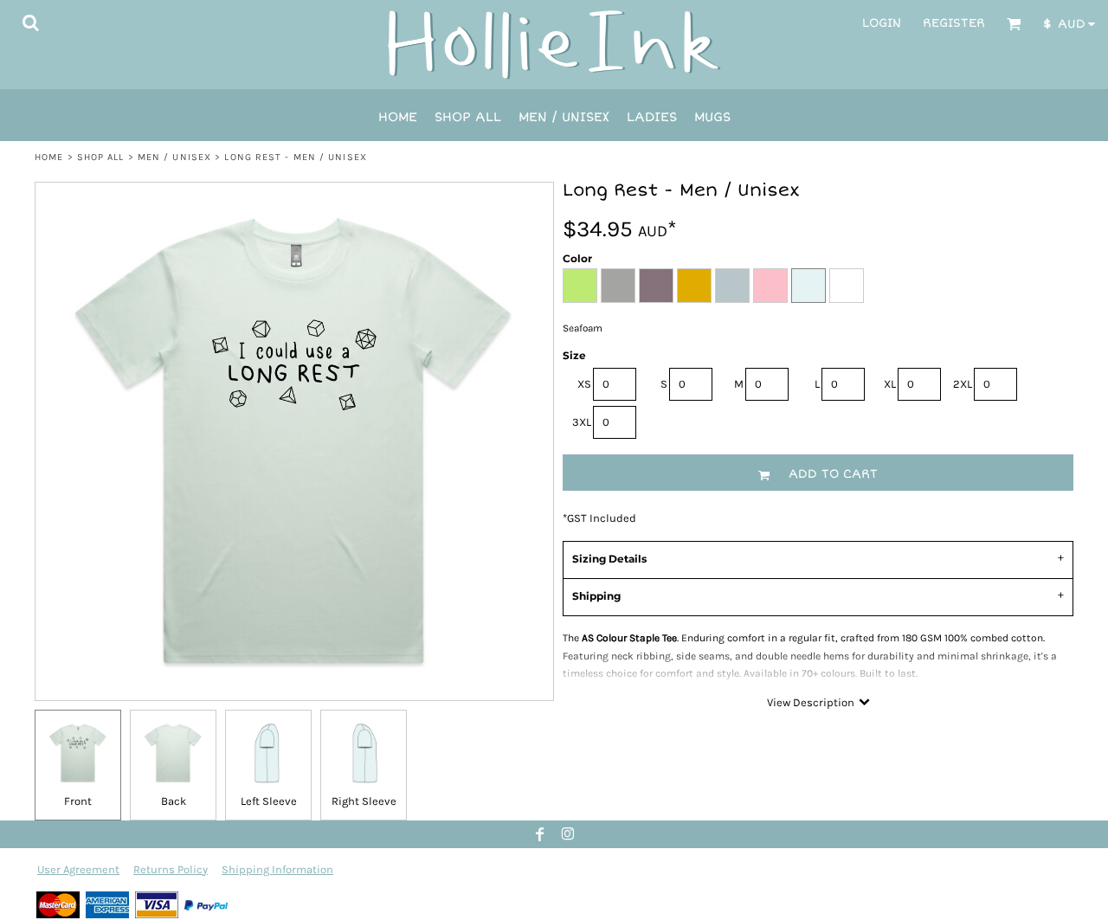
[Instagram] (568, 834)
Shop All (101, 157)
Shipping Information (277, 869)
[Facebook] (540, 834)
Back (173, 801)
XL (890, 383)
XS (584, 383)
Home (49, 157)
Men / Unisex (174, 157)
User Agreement (78, 869)
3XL (581, 421)
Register (954, 23)
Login (881, 23)
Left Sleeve (269, 801)
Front (78, 801)
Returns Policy (170, 869)
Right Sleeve (364, 801)
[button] (30, 22)
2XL (962, 383)
